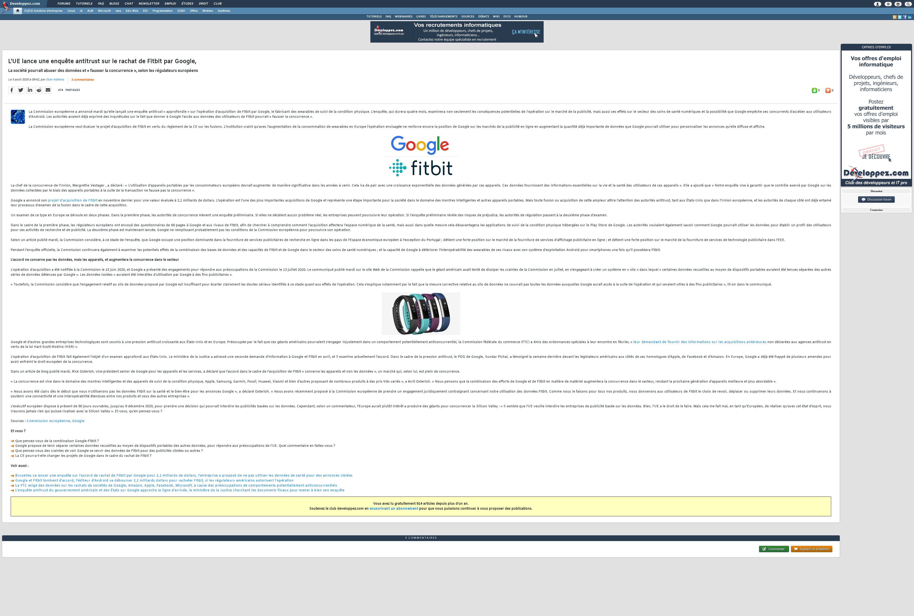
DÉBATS (483, 16)
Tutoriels (84, 4)
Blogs (114, 4)
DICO (507, 16)
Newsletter (148, 4)
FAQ (100, 4)
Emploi (170, 4)
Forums (63, 4)
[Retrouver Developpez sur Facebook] (905, 17)
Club (217, 4)
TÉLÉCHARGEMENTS (443, 16)
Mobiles (208, 11)
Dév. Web (132, 11)
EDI (145, 11)
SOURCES (467, 16)
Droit (203, 4)
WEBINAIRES (403, 16)
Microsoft (104, 11)
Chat (128, 4)
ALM (90, 11)
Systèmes (224, 11)
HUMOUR (520, 16)
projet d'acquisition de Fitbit (72, 200)
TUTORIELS (374, 16)
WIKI (496, 16)
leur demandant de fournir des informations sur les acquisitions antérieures (699, 342)
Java (118, 11)
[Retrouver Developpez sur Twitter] (900, 17)
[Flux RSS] (895, 17)
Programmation (163, 11)
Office (194, 11)
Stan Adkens (55, 80)
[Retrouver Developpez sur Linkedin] (910, 17)
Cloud (71, 11)
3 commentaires (82, 80)
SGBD (181, 11)
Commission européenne (48, 421)
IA (81, 11)
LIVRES (421, 16)
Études (187, 4)
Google (78, 421)
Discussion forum (878, 199)
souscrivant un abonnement (394, 509)
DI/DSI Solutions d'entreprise (43, 11)
